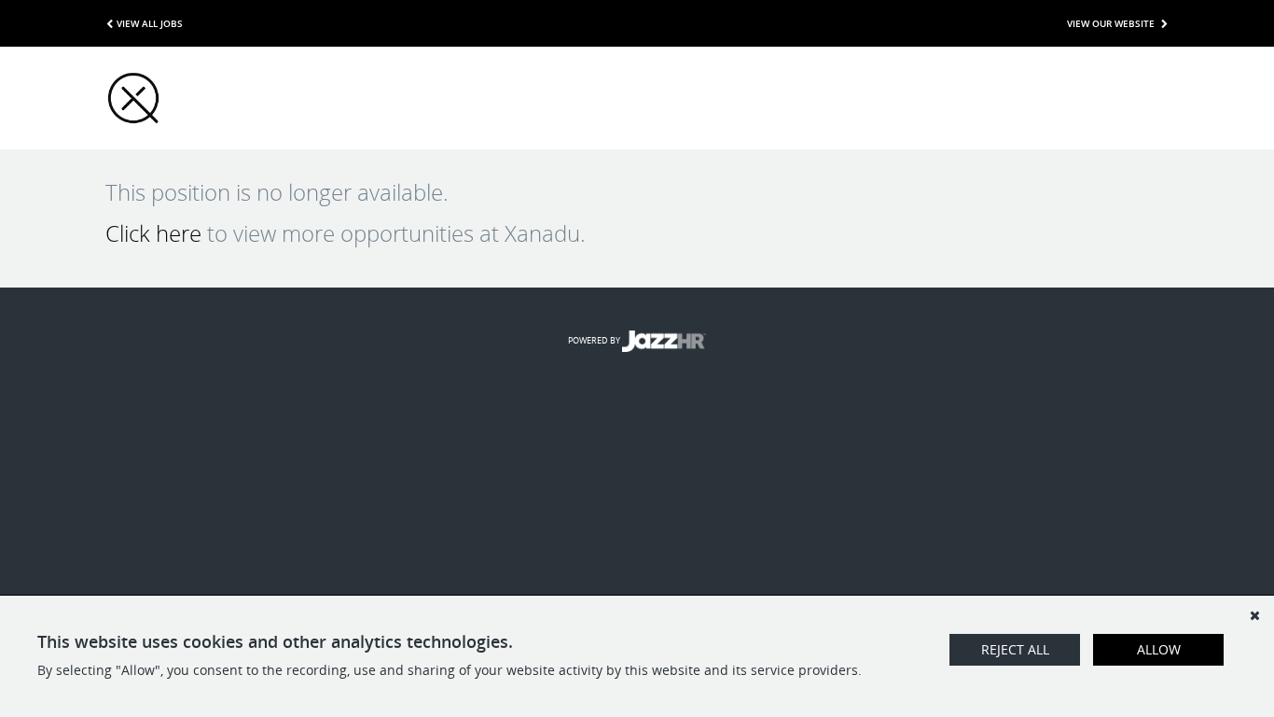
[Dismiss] (1254, 615)
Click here (153, 233)
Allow (1159, 649)
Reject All (1015, 649)
